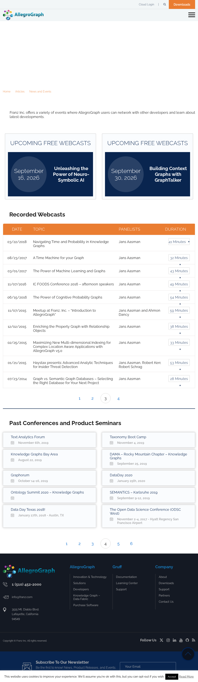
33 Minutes (179, 343)
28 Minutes (179, 379)
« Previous (71, 398)
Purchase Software (85, 605)
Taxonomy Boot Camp (128, 437)
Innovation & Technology (90, 577)
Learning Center (127, 583)
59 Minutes (179, 310)
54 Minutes (179, 297)
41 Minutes (177, 242)
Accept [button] (172, 676)
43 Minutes (179, 271)
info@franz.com (22, 597)
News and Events (40, 91)
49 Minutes (179, 284)
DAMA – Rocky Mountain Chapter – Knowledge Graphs (148, 456)
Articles (20, 91)
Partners (164, 595)
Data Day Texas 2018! (28, 509)
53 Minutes (179, 363)
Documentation (126, 577)
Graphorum (20, 475)
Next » (127, 398)
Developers (81, 589)
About (163, 577)
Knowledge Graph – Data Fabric (86, 597)
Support (121, 589)
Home (6, 91)
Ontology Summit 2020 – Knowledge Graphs (47, 492)
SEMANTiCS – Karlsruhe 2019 (134, 492)
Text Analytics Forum (28, 437)
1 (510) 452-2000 (26, 584)
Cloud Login (146, 4)
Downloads (182, 4)
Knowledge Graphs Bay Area (34, 454)
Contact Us (166, 601)
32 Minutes (179, 258)
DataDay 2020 (121, 475)
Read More (186, 676)
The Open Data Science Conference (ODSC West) (145, 511)
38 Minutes (179, 326)
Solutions (79, 583)
